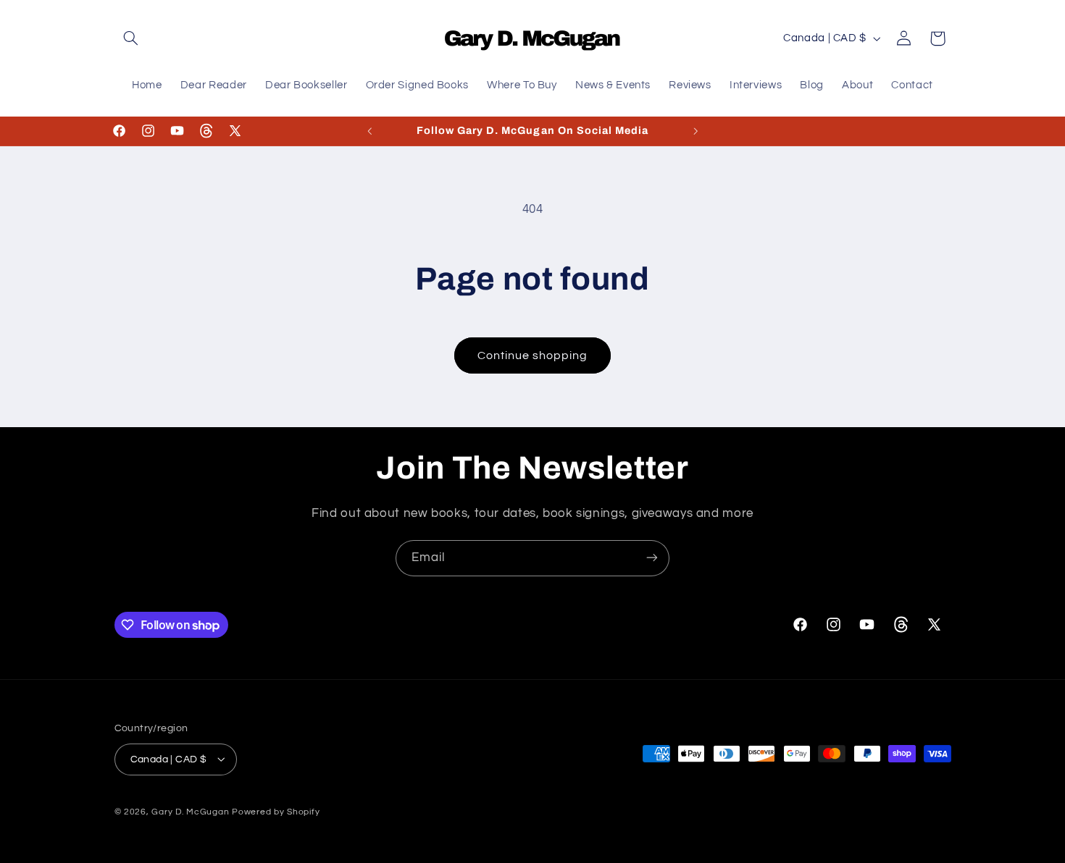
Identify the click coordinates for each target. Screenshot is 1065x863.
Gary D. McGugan (190, 811)
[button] (131, 38)
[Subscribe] (652, 558)
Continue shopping (532, 355)
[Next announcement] (695, 131)
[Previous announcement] (369, 131)
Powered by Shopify (276, 811)
